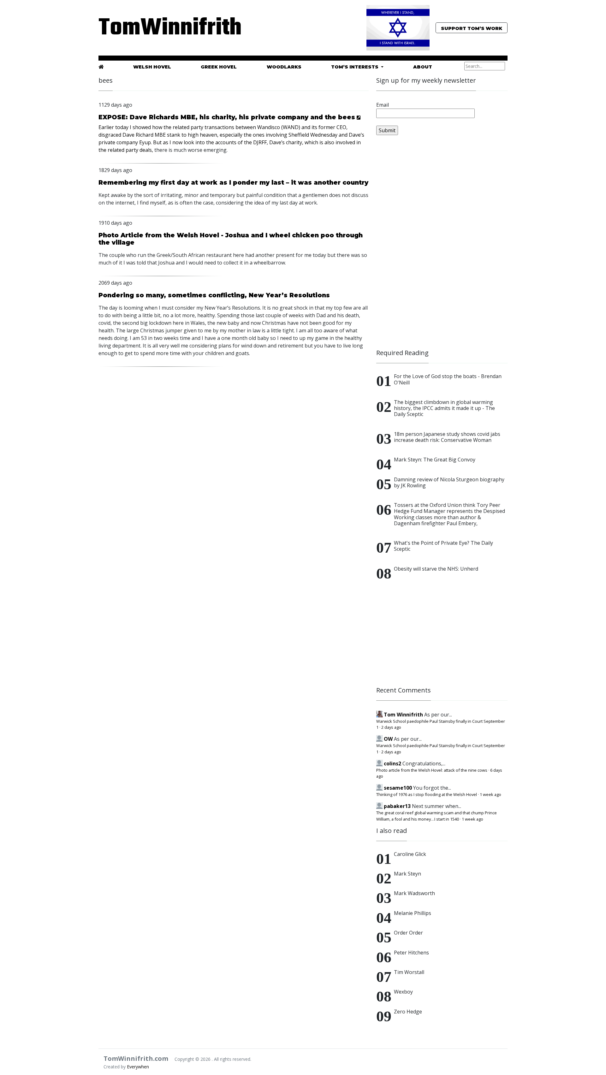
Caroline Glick (410, 854)
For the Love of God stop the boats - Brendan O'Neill (448, 379)
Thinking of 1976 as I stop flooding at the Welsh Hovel (426, 794)
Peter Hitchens (411, 952)
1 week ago (490, 794)
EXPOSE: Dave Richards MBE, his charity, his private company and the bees (226, 117)
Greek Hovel (219, 67)
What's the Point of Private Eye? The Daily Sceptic (443, 545)
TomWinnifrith (164, 28)
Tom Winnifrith (403, 714)
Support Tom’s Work (471, 28)
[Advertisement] (423, 245)
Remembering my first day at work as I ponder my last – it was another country (233, 182)
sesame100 (398, 787)
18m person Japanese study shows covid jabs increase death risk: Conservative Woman (447, 437)
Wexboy (403, 991)
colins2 (392, 763)
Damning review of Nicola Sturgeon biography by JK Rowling (449, 482)
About (422, 67)
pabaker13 (397, 806)
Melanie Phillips (412, 913)
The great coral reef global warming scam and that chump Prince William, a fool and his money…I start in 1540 (436, 816)
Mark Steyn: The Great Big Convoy (434, 459)
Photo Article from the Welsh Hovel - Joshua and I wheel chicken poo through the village (230, 238)
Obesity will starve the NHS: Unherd (436, 568)
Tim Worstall (409, 972)
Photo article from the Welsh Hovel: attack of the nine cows (431, 770)
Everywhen (138, 1067)
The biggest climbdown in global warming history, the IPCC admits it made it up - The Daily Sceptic (444, 408)
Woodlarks (284, 67)
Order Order (408, 932)
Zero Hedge (408, 1011)
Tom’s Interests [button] (355, 67)
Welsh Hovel (152, 67)
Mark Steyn (407, 873)
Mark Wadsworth (414, 893)
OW (388, 738)
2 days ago (391, 727)
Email (382, 104)
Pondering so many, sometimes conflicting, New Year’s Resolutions (214, 295)
